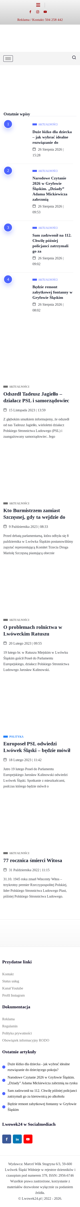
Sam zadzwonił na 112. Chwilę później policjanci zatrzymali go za (52, 243)
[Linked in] (17, 1139)
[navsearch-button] (72, 58)
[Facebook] (32, 11)
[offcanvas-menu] (40, 5)
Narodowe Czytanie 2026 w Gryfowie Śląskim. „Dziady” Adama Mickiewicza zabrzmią (49, 189)
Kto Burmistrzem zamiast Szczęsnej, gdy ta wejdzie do (34, 514)
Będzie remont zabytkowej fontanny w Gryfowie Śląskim (52, 292)
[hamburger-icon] (8, 58)
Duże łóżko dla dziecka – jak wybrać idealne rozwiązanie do (52, 137)
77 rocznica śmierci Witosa (32, 860)
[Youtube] (47, 11)
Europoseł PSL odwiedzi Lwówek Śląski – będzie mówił (36, 747)
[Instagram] (40, 11)
